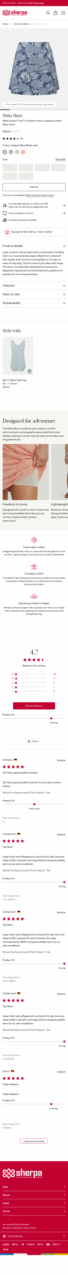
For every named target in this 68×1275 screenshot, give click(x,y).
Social (6, 1211)
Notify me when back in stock (40, 195)
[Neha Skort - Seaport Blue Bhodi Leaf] (5, 152)
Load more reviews (34, 1141)
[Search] (48, 13)
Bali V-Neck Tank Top (14, 380)
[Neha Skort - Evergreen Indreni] (11, 152)
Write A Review (34, 705)
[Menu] (63, 12)
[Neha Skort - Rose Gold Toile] (23, 152)
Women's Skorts (21, 24)
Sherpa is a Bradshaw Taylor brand (19, 1228)
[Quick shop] (29, 371)
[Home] (15, 13)
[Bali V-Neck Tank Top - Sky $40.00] (18, 356)
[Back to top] (64, 1236)
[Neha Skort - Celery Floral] (17, 152)
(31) (21, 138)
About (6, 1195)
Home (5, 24)
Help (5, 1187)
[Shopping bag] (56, 13)
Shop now (39, 3)
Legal (6, 1203)
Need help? (57, 1269)
